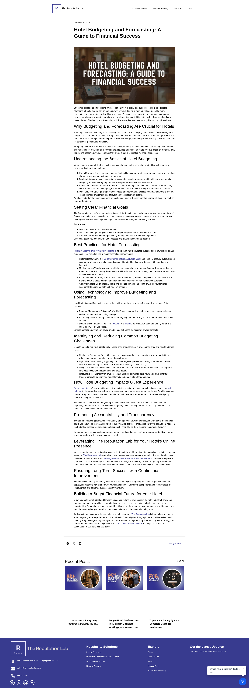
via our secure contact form (130, 524)
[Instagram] (19, 682)
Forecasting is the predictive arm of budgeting (95, 251)
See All (180, 561)
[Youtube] (32, 682)
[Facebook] (12, 682)
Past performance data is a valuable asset (121, 259)
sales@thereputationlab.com (29, 668)
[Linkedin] (25, 682)
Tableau (128, 324)
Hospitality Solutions (139, 8)
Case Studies (153, 657)
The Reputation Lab (92, 455)
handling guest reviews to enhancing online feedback (127, 458)
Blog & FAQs (179, 8)
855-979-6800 (23, 676)
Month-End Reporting (157, 670)
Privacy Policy (153, 666)
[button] (68, 543)
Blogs (150, 652)
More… (192, 8)
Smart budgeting (81, 388)
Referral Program (93, 666)
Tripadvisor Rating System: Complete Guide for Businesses (165, 624)
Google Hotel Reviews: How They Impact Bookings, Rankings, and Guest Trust (124, 624)
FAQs (150, 661)
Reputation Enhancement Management (102, 657)
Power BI (116, 324)
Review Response (93, 652)
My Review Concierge (161, 8)
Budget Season (176, 543)
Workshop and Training (95, 661)
